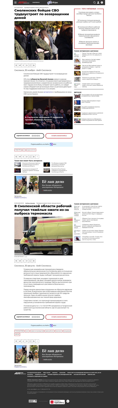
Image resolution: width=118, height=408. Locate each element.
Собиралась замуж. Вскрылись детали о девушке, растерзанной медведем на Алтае (91, 226)
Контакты (30, 374)
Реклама (54, 372)
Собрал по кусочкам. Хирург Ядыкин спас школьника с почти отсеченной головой (92, 232)
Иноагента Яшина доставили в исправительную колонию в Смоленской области (31, 164)
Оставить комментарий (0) (59, 135)
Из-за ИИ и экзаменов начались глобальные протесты (90, 107)
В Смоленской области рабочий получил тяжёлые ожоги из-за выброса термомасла (89, 28)
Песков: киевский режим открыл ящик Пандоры (90, 101)
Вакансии (62, 372)
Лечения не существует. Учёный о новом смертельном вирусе (91, 78)
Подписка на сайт (40, 374)
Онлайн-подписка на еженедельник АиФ (60, 374)
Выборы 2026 (91, 374)
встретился (48, 92)
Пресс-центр (46, 372)
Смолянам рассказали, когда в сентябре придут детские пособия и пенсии (88, 14)
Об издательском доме (34, 372)
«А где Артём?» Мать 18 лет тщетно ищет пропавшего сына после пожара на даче (92, 208)
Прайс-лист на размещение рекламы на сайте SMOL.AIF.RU (84, 372)
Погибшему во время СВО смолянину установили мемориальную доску (59, 164)
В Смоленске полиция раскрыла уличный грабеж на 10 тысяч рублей (89, 21)
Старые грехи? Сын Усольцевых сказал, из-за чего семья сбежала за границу (92, 85)
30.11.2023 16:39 (18, 7)
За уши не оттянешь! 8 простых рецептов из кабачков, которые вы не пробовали (93, 73)
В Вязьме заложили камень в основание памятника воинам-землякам (88, 43)
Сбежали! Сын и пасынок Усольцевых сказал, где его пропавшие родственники (93, 220)
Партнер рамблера (43, 401)
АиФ (26, 256)
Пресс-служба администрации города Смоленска (28, 61)
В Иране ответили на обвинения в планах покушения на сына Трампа (91, 119)
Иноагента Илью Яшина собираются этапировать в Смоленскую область (59, 170)
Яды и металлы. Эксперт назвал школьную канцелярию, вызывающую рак (91, 61)
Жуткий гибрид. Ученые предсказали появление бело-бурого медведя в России (93, 214)
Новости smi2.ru (20, 198)
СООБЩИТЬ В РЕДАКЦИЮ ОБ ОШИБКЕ (37, 376)
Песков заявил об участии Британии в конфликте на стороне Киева (92, 95)
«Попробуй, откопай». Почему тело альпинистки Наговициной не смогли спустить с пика (92, 238)
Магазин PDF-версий (80, 374)
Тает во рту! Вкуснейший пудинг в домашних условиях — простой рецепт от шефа (92, 67)
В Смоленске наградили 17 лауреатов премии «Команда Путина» (44, 118)
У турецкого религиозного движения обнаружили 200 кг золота (92, 113)
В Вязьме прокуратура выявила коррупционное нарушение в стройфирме (89, 36)
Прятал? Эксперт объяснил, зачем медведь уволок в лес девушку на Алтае (92, 55)
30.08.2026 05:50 (19, 203)
